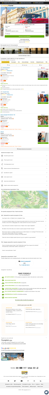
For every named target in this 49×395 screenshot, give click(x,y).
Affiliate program (33, 386)
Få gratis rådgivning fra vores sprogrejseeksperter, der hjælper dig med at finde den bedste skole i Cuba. (21, 258)
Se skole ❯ (43, 78)
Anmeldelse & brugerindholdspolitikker (13, 386)
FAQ (46, 61)
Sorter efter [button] (25, 65)
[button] (0, 0)
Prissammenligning (5, 61)
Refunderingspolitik (17, 384)
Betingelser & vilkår (8, 384)
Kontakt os (38, 384)
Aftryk (42, 384)
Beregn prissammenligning (24, 36)
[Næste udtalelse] (46, 319)
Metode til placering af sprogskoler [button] (25, 148)
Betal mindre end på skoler (26, 2)
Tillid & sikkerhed (25, 386)
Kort (19, 61)
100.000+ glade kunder (39, 2)
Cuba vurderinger (25, 61)
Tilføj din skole (40, 386)
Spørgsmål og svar (39, 61)
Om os (33, 384)
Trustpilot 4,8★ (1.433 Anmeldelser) (10, 2)
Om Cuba (32, 61)
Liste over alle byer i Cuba (24, 55)
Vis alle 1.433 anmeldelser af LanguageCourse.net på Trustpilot (13, 343)
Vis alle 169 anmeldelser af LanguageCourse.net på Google (12, 350)
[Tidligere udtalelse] (3, 319)
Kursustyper (13, 61)
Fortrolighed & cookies (26, 384)
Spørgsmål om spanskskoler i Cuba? (9, 256)
